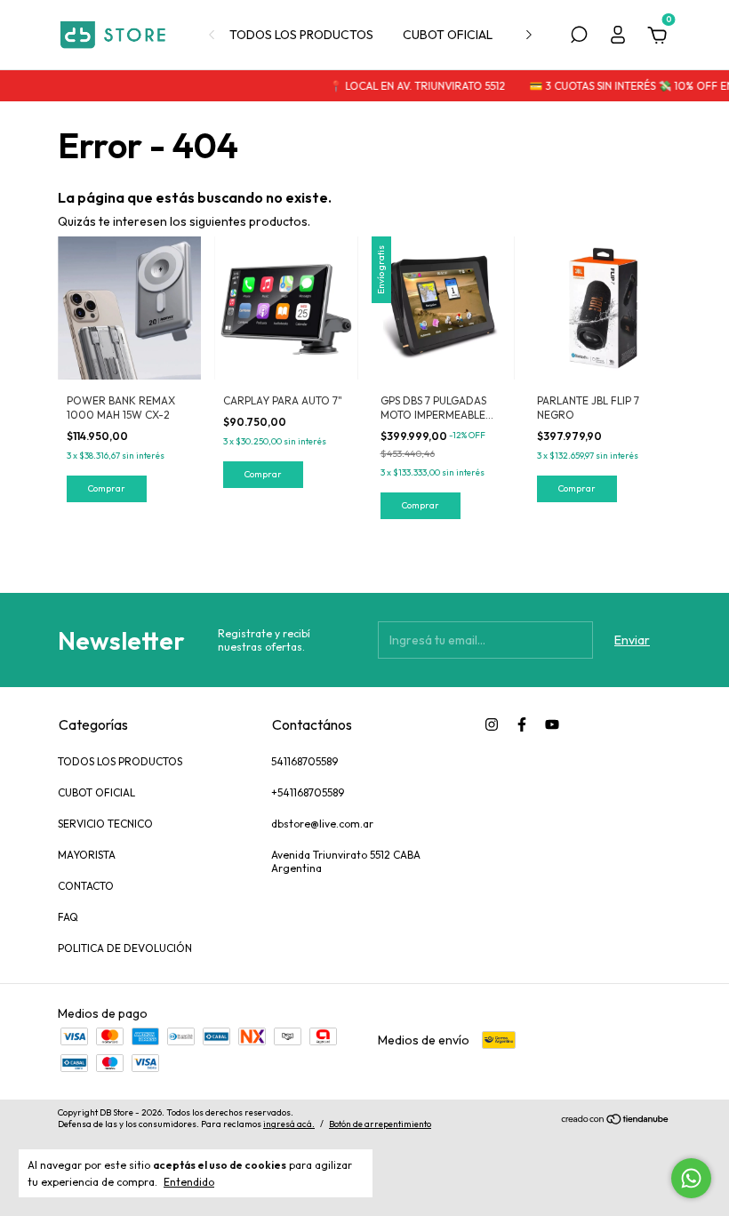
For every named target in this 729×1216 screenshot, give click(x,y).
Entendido (189, 1181)
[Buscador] (578, 37)
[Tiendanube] (615, 1121)
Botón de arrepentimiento (380, 1124)
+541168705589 (307, 792)
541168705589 (304, 761)
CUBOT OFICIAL (448, 35)
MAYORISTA (87, 854)
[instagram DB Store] (492, 724)
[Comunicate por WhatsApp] (691, 1178)
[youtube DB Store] (552, 724)
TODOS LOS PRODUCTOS (301, 35)
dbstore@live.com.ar (322, 823)
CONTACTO (86, 885)
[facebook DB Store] (522, 724)
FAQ (68, 917)
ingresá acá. (289, 1124)
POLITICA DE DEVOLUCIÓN (125, 948)
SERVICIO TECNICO (105, 823)
